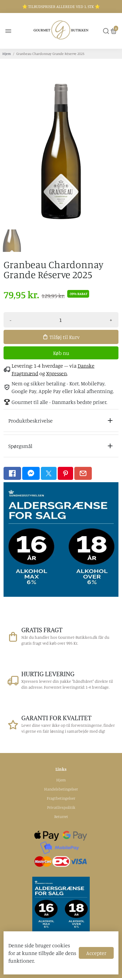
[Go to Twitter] (49, 473)
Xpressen (56, 373)
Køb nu (61, 353)
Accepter (96, 953)
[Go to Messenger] (31, 473)
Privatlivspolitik (61, 807)
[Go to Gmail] (83, 473)
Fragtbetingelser (61, 798)
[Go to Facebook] (12, 473)
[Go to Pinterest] (65, 473)
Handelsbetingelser (61, 789)
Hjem (6, 53)
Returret (61, 816)
